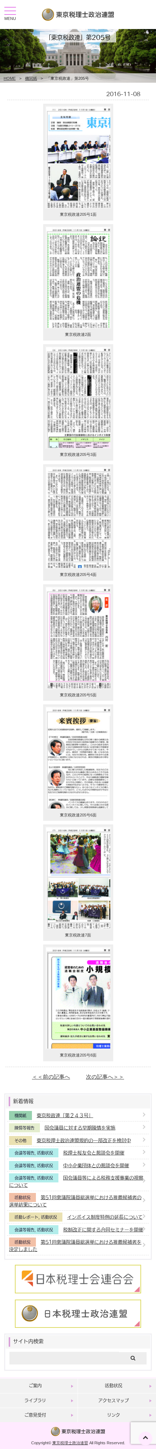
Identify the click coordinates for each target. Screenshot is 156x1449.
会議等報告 (24, 1153)
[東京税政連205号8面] (78, 1048)
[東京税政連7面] (78, 928)
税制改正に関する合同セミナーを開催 (103, 1229)
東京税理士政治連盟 (70, 1443)
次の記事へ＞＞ (105, 1077)
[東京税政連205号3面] (78, 447)
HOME (10, 78)
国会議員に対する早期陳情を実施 (80, 1127)
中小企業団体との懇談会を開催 (96, 1165)
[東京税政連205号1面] (78, 207)
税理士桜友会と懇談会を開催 (93, 1152)
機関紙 (31, 78)
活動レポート (26, 1217)
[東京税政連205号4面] (78, 567)
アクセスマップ (113, 1400)
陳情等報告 (24, 1128)
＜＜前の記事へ (51, 1077)
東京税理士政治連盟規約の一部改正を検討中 (84, 1140)
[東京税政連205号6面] (78, 807)
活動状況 (45, 1153)
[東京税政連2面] (78, 327)
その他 (20, 1140)
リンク (113, 1415)
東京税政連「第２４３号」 (65, 1115)
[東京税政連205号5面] (78, 687)
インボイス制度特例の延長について (105, 1216)
